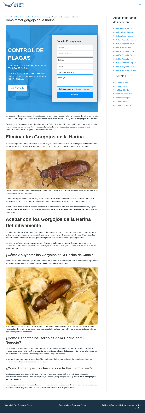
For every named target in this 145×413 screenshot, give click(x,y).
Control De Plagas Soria (122, 47)
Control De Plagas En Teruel (123, 67)
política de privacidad (81, 89)
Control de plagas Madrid (122, 28)
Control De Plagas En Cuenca (124, 51)
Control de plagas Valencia (123, 36)
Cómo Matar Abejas (120, 82)
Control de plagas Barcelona (123, 32)
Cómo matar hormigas (121, 98)
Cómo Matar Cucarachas (122, 94)
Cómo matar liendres (121, 101)
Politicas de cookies (127, 405)
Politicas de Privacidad (110, 405)
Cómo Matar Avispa (120, 86)
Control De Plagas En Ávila (123, 59)
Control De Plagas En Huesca (124, 40)
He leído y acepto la (74, 89)
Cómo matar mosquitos (122, 105)
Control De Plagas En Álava (123, 44)
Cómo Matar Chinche (121, 90)
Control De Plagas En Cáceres (124, 70)
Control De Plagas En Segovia (124, 63)
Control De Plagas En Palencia (124, 55)
